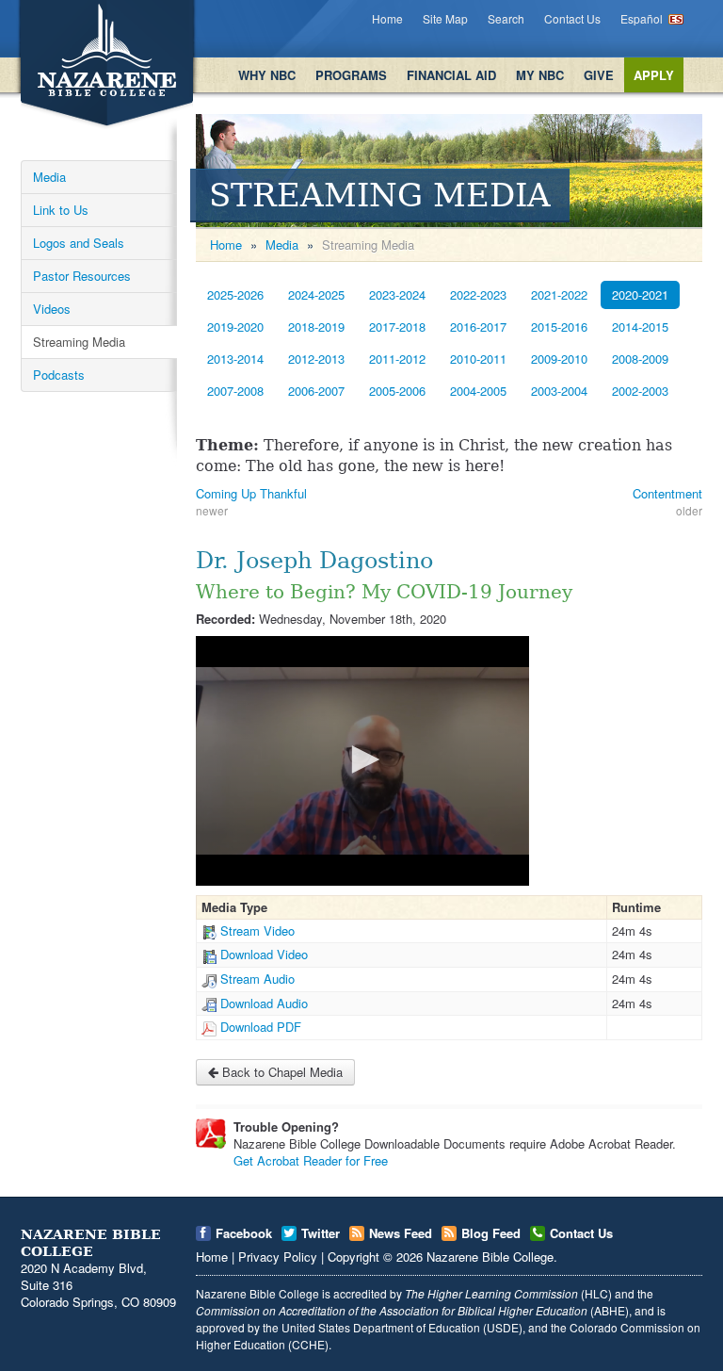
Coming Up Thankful (251, 493)
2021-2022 (559, 294)
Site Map (445, 18)
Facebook (244, 1233)
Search (506, 18)
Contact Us (572, 18)
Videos (52, 309)
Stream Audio (257, 978)
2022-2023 (478, 294)
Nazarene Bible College (490, 1256)
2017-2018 (397, 326)
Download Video (264, 954)
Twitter (320, 1233)
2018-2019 (316, 326)
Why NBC (267, 75)
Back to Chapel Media (280, 1072)
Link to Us (60, 210)
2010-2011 (478, 358)
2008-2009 (640, 358)
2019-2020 (235, 326)
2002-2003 (640, 391)
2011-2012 (397, 358)
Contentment (667, 493)
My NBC (540, 75)
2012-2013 (316, 358)
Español (641, 18)
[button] (362, 759)
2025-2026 (235, 294)
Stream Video (257, 930)
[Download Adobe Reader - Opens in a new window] (211, 1133)
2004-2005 (478, 391)
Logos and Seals (78, 243)
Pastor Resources (82, 276)
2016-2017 (478, 326)
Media (49, 177)
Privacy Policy (277, 1256)
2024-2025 (316, 294)
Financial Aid (451, 75)
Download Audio (264, 1003)
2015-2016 (559, 326)
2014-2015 (640, 326)
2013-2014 (235, 358)
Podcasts (59, 375)
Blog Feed (491, 1233)
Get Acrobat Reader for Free (310, 1160)
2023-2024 (397, 294)
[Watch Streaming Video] (209, 930)
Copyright (353, 1256)
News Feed (400, 1233)
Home (387, 18)
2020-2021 (640, 294)
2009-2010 (559, 358)
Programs (351, 75)
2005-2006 (397, 391)
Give (599, 75)
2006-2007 (316, 391)
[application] (362, 761)
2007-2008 (235, 391)
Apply (654, 75)
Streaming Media (79, 342)
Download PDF (260, 1027)
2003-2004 (559, 391)
